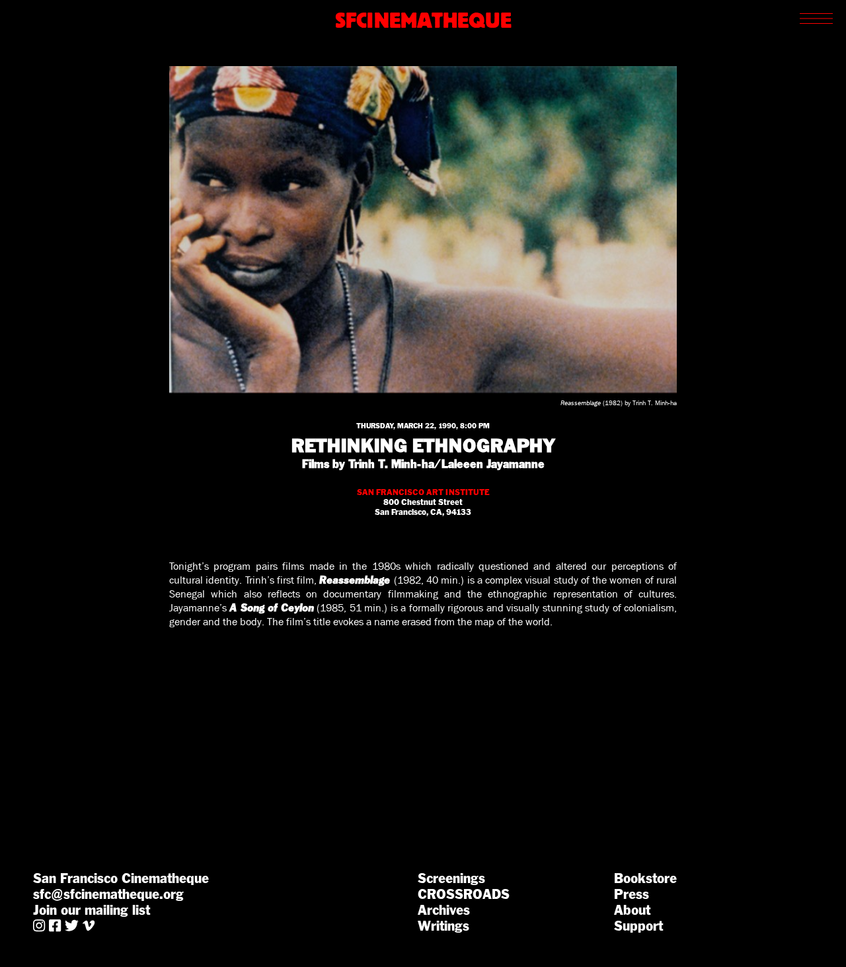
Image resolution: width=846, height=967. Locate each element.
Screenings (451, 878)
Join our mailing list (91, 910)
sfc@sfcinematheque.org (108, 894)
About (632, 910)
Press (631, 894)
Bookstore (645, 878)
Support (638, 926)
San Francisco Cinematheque (121, 878)
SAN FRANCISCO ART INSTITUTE (423, 492)
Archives (444, 910)
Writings (443, 926)
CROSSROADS (464, 894)
